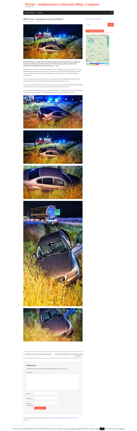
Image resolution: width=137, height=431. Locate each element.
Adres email (29, 398)
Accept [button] (102, 428)
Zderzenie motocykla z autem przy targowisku (38, 354)
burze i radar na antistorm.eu (103, 35)
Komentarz (30, 372)
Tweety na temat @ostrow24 (93, 19)
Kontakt (40, 12)
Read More (122, 428)
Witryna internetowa (29, 404)
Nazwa (28, 393)
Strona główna (29, 12)
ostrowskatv (38, 21)
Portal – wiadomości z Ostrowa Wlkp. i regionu (62, 4)
